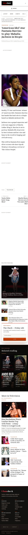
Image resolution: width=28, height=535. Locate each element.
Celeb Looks (5, 505)
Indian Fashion (6, 512)
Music (4, 360)
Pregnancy (17, 520)
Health (17, 512)
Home (3, 18)
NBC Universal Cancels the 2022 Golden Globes (16, 462)
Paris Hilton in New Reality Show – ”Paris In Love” (18, 451)
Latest (5, 13)
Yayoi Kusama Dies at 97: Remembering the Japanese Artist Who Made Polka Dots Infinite (21, 385)
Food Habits (18, 516)
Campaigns (4, 506)
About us (5, 526)
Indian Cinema (5, 518)
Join (14, 339)
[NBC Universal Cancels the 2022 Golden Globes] (5, 461)
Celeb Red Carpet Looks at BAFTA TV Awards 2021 (17, 440)
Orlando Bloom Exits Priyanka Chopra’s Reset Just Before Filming (7, 384)
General (17, 514)
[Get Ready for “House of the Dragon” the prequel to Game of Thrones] (5, 473)
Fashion (4, 501)
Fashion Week (5, 520)
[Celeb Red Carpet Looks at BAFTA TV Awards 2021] (5, 440)
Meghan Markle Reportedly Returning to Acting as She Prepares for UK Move (20, 367)
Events (18, 13)
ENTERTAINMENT (19, 501)
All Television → (7, 398)
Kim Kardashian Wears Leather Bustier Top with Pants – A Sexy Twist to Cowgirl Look (11, 422)
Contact (14, 526)
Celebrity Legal (18, 506)
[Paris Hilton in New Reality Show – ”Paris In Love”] (5, 451)
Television (9, 18)
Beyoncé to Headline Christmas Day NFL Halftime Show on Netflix (6, 367)
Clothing (4, 508)
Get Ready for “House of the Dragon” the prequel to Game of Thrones (18, 473)
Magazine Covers (6, 503)
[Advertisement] (14, 61)
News (11, 13)
